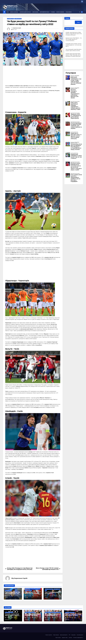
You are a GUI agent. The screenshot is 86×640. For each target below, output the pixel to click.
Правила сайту (65, 637)
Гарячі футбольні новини (29, 612)
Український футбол (25, 12)
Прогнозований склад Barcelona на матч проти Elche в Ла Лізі (73, 615)
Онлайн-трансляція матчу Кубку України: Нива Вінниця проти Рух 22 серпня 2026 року (74, 34)
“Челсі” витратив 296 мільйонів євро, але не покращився (12, 593)
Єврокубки (35, 12)
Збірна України (14, 12)
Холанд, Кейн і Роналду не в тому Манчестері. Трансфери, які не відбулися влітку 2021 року (20, 568)
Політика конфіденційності (78, 637)
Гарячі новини (60, 12)
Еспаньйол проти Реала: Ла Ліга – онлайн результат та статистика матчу (74, 45)
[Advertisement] (32, 75)
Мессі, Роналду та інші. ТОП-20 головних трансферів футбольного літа (47, 568)
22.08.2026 (48, 617)
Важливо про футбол (49, 589)
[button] (79, 12)
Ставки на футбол (18, 18)
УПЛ (8, 12)
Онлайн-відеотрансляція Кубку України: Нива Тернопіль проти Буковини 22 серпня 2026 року (73, 55)
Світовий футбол (44, 12)
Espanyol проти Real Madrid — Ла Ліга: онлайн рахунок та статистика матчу (73, 39)
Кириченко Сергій (17, 28)
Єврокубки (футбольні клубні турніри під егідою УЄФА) (32, 589)
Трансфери (69, 12)
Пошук (67, 18)
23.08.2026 (8, 617)
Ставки (53, 12)
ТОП (46, 590)
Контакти (70, 637)
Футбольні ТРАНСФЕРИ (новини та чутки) (52, 612)
